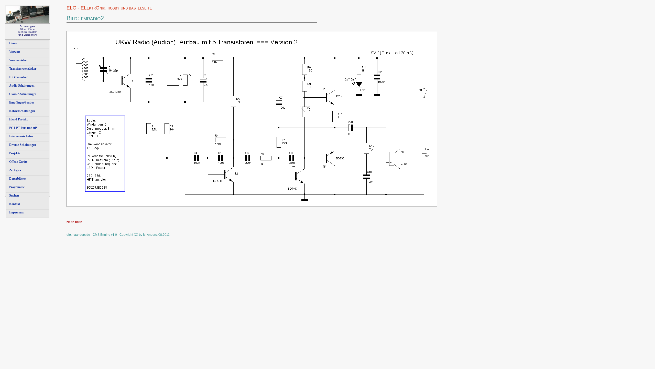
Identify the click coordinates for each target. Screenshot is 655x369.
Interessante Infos (21, 136)
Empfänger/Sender (21, 102)
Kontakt (14, 204)
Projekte (14, 153)
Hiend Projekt (18, 119)
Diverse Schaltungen (22, 145)
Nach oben (74, 222)
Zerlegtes (15, 170)
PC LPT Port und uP (23, 128)
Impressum (16, 212)
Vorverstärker (18, 60)
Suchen (14, 195)
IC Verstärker (18, 77)
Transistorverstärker (22, 68)
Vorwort (14, 52)
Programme (17, 187)
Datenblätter (17, 178)
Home (13, 43)
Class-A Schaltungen (23, 94)
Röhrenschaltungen (22, 111)
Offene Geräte (18, 161)
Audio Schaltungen (22, 85)
